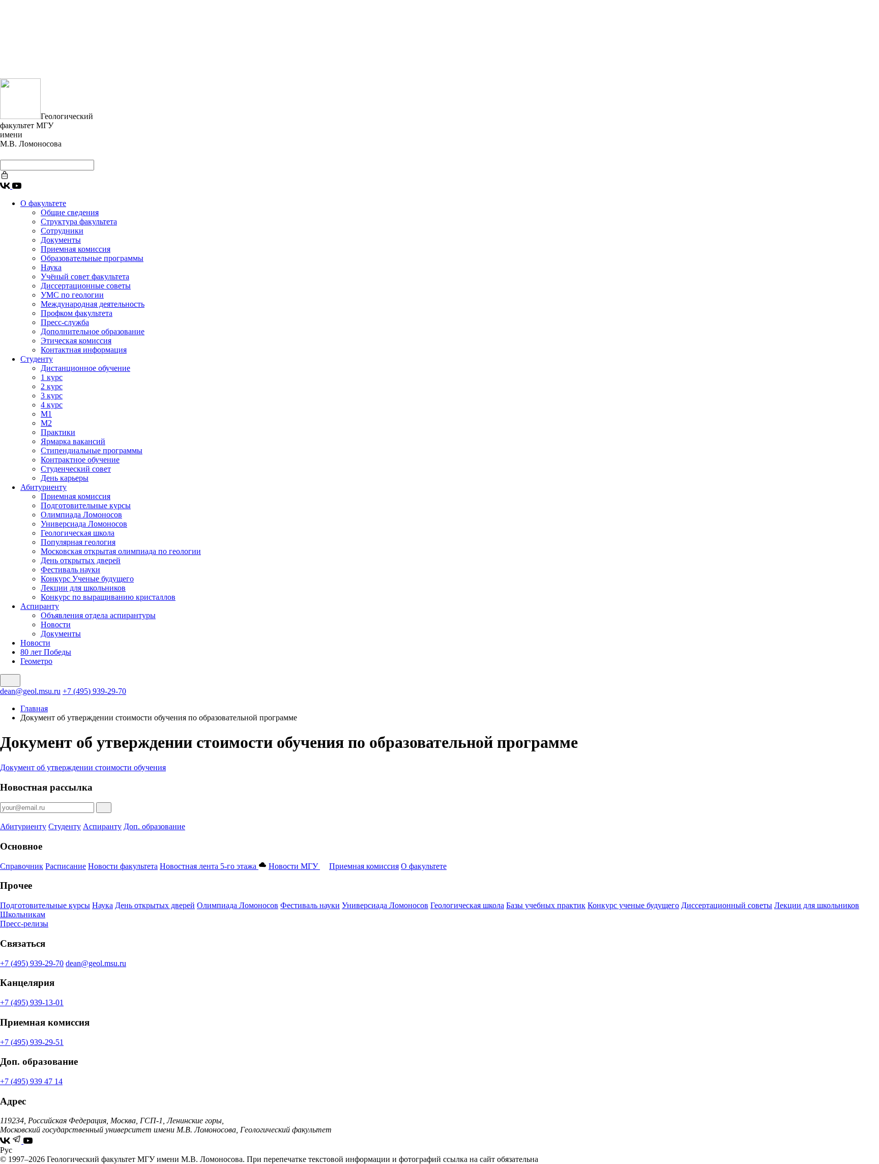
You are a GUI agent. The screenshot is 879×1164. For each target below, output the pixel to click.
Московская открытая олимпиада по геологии (121, 551)
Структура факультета (79, 221)
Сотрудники (62, 230)
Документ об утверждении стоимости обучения (83, 767)
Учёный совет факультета (85, 276)
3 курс (52, 395)
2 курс (52, 386)
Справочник (21, 866)
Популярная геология (78, 542)
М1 (46, 414)
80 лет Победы (45, 652)
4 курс (52, 404)
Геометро (36, 661)
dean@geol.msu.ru (30, 691)
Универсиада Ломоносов (84, 523)
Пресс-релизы (24, 923)
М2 (46, 423)
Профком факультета (76, 313)
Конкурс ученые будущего (633, 905)
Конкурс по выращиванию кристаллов (108, 597)
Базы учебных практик (545, 905)
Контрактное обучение (80, 459)
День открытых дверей (81, 560)
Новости (56, 624)
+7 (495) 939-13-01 (32, 1002)
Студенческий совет (76, 468)
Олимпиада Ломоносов (81, 514)
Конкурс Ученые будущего (87, 578)
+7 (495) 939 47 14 (31, 1081)
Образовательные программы (92, 258)
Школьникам (22, 914)
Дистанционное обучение (85, 368)
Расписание (65, 866)
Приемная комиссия (75, 249)
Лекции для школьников (83, 588)
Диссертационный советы (726, 905)
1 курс (52, 377)
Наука (51, 267)
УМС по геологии (72, 294)
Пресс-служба (65, 322)
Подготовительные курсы (86, 505)
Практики (58, 432)
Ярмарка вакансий (73, 441)
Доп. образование (154, 826)
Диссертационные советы (86, 285)
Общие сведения (70, 212)
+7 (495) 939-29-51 (32, 1042)
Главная (34, 708)
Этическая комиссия (76, 340)
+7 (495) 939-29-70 (94, 691)
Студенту (36, 359)
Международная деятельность (92, 304)
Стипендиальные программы (91, 450)
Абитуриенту (43, 487)
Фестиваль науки (70, 569)
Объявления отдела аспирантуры (98, 615)
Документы (61, 240)
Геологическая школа (77, 533)
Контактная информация (84, 349)
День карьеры (65, 478)
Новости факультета (123, 866)
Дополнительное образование (92, 331)
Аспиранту (39, 606)
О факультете (43, 203)
